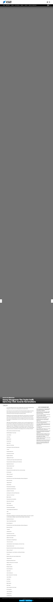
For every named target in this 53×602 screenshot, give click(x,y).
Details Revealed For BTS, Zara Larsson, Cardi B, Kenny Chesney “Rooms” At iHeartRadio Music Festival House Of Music (43, 412)
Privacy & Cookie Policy (33, 5)
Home (4, 5)
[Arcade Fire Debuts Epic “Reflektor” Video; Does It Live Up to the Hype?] (1, 301)
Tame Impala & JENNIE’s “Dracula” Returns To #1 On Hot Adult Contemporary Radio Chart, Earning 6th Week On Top (43, 424)
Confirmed (22, 600)
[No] (33, 600)
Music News (8, 5)
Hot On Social (17, 5)
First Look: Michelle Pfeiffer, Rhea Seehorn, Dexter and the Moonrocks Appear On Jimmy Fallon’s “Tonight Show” (43, 431)
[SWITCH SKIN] (48, 5)
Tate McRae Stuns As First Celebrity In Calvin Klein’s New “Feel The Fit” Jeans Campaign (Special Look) (43, 419)
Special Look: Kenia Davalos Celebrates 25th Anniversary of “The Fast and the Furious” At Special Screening (43, 443)
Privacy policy (28, 600)
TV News (12, 5)
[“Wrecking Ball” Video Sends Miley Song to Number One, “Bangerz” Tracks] (52, 301)
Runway (22, 5)
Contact (26, 5)
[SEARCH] (49, 5)
